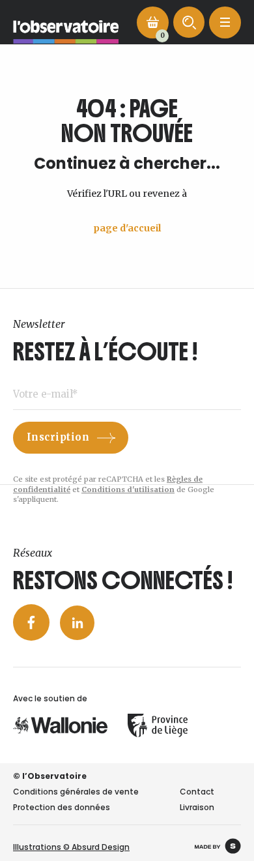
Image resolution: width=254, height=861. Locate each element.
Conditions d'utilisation (128, 489)
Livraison (197, 807)
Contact (197, 791)
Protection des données (61, 807)
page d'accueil (127, 228)
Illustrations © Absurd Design (71, 847)
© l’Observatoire (50, 775)
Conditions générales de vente (76, 791)
